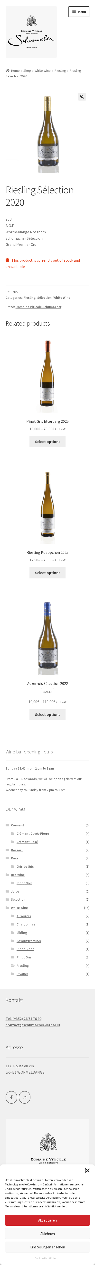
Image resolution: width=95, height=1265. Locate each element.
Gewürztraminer (29, 941)
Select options (47, 441)
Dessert (17, 850)
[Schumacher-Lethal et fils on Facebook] (11, 1097)
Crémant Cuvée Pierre (33, 833)
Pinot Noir (24, 883)
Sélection (44, 297)
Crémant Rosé (27, 842)
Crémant (17, 825)
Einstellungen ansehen (47, 1247)
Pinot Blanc (25, 949)
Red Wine (18, 875)
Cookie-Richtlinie (45, 1258)
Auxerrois (24, 916)
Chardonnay (26, 924)
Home (15, 70)
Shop (27, 70)
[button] (87, 1170)
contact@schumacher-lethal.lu (33, 1024)
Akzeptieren (47, 1220)
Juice (15, 891)
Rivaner (22, 974)
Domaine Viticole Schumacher (38, 307)
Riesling (60, 70)
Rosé (14, 858)
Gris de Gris (25, 866)
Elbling (22, 932)
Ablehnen (47, 1233)
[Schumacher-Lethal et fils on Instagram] (24, 1097)
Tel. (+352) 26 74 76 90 (23, 1018)
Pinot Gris (24, 957)
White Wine (43, 70)
